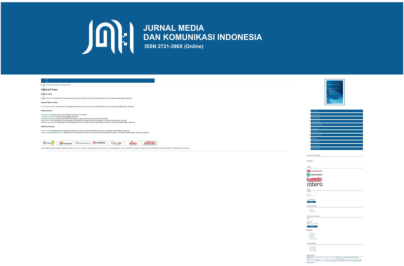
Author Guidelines (316, 114)
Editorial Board (315, 128)
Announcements (49, 92)
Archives (47, 91)
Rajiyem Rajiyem (47, 98)
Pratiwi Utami (45, 131)
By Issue (312, 233)
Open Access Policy (316, 145)
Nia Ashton (45, 115)
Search (46, 87)
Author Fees (314, 138)
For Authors (313, 248)
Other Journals (314, 238)
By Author (313, 235)
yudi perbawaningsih (48, 118)
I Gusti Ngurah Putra (48, 106)
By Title (312, 237)
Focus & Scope (315, 111)
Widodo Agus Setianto (48, 122)
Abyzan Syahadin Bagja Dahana (52, 132)
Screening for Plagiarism (317, 124)
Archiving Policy (315, 148)
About (46, 81)
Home (46, 79)
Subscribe (313, 211)
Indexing (47, 96)
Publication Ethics (316, 121)
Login (46, 83)
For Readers (313, 247)
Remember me (312, 199)
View (312, 209)
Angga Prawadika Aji (48, 117)
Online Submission (316, 117)
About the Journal (53, 85)
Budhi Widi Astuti (47, 120)
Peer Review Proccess (316, 135)
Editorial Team (65, 85)
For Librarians (314, 250)
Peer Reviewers (315, 131)
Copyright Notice (315, 141)
